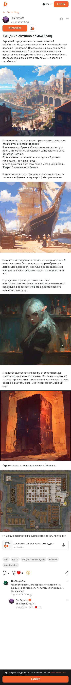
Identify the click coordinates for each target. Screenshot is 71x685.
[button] (5, 4)
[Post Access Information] (61, 18)
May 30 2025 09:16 (20, 594)
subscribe (14, 28)
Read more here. (58, 672)
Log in (61, 4)
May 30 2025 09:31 (25, 607)
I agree (35, 679)
